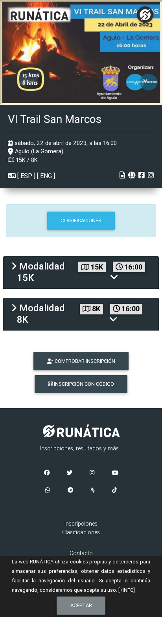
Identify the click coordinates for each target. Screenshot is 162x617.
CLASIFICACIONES (81, 220)
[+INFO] (126, 590)
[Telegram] (70, 490)
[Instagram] (92, 473)
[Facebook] (47, 473)
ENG (46, 176)
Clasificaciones (81, 532)
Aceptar (81, 605)
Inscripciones (81, 523)
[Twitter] (70, 473)
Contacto (81, 553)
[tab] (81, 272)
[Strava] (92, 490)
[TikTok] (114, 490)
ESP (26, 176)
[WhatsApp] (48, 490)
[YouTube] (115, 473)
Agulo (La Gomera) (38, 151)
